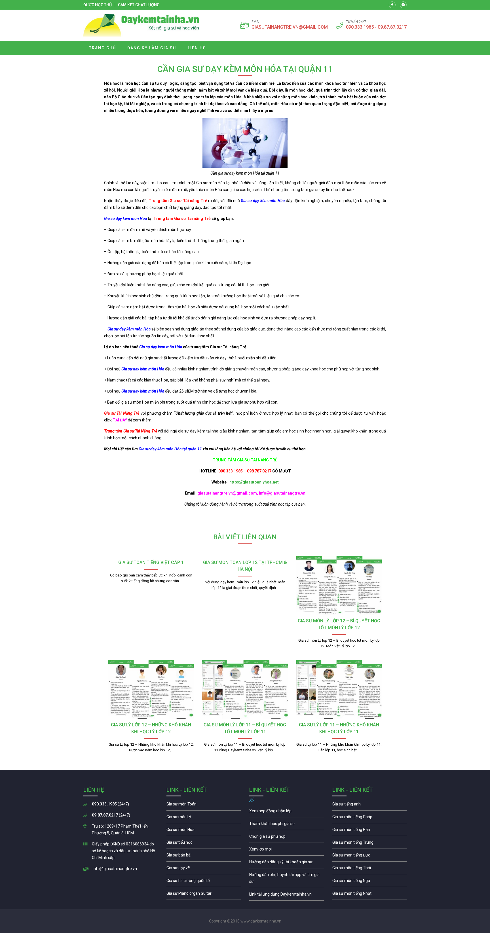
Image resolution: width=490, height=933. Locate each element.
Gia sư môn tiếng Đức (369, 856)
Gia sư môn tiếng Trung (369, 844)
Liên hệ (197, 48)
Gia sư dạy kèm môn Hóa (263, 200)
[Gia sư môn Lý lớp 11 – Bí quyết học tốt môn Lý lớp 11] (245, 689)
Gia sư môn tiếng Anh (369, 805)
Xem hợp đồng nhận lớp (286, 812)
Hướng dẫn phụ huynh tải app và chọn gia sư (286, 879)
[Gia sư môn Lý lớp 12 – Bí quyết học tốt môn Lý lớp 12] (339, 585)
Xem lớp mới (286, 850)
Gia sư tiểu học (203, 844)
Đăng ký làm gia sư (151, 48)
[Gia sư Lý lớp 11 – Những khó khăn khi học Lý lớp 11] (339, 689)
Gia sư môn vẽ (203, 869)
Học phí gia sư (286, 825)
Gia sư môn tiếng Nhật (369, 895)
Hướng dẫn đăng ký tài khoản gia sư (286, 863)
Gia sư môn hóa (203, 831)
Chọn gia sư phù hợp (286, 838)
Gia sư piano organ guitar (203, 895)
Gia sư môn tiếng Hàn (369, 831)
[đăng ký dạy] (141, 25)
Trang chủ (102, 48)
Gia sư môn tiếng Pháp (369, 818)
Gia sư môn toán (203, 805)
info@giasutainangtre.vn (115, 868)
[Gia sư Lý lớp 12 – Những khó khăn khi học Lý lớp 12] (151, 689)
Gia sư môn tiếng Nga (286, 895)
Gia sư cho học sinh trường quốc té (203, 882)
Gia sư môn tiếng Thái (369, 869)
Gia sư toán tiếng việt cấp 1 (151, 562)
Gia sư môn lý (203, 818)
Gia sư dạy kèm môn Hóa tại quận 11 (170, 449)
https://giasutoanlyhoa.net (254, 482)
